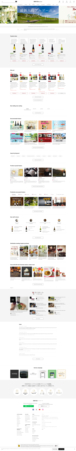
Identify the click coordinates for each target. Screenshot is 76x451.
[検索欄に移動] (2, 1)
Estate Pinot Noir (50, 54)
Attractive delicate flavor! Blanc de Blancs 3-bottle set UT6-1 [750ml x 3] (61, 83)
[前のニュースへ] (56, 29)
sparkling (41, 108)
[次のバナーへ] (73, 15)
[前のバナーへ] (3, 15)
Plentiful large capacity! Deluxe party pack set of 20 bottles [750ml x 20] (14, 83)
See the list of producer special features (38, 186)
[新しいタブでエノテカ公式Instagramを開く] (42, 409)
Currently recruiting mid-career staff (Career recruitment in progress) (49, 426)
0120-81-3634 (47, 415)
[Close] (75, 449)
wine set (48, 108)
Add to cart (15, 93)
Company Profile (43, 425)
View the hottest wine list (38, 64)
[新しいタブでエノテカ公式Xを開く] (36, 409)
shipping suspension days (55, 417)
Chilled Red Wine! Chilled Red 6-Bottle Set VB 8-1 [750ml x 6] (52, 83)
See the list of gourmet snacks (38, 284)
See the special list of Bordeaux (38, 211)
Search (16, 1)
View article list (38, 318)
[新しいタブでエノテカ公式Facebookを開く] (33, 409)
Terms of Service (43, 423)
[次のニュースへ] (58, 29)
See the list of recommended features (38, 147)
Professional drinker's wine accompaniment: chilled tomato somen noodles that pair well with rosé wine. (41, 304)
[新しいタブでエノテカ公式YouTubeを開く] (39, 409)
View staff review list (38, 237)
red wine (27, 108)
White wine (34, 108)
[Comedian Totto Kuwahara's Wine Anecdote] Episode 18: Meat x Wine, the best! (60, 304)
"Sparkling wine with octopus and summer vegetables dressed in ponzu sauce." (41, 311)
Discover (56, 314)
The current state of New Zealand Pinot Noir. (60, 311)
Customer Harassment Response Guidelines (46, 422)
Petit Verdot (31, 54)
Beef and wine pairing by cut (40, 297)
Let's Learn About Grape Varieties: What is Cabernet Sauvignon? (60, 297)
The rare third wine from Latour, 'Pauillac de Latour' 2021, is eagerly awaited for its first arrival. (37, 29)
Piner (39, 54)
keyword (11, 287)
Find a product (20, 4)
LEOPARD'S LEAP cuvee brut (61, 54)
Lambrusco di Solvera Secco (23, 54)
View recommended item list (38, 100)
